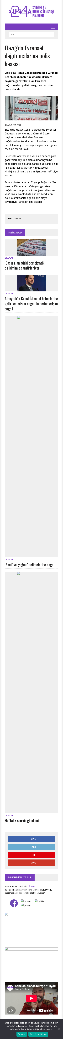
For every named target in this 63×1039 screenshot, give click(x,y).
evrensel (18, 219)
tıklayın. (32, 886)
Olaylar (9, 258)
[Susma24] (31, 11)
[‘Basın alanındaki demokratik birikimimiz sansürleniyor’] (31, 253)
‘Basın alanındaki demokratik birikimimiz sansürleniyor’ (24, 265)
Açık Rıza (18, 893)
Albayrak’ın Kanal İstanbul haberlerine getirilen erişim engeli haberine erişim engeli (31, 303)
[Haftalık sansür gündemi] (31, 811)
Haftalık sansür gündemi (22, 820)
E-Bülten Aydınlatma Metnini (27, 890)
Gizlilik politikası (38, 1034)
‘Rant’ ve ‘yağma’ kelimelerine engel (29, 564)
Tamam (21, 1034)
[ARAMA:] (31, 34)
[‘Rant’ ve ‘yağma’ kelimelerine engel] (31, 555)
